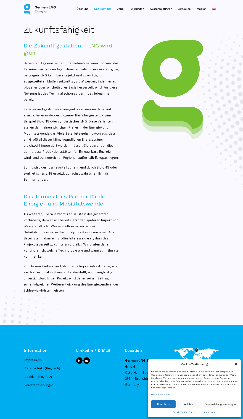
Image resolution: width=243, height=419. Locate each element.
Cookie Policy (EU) (38, 376)
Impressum (210, 412)
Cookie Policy (180, 412)
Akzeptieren (163, 404)
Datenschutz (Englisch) (42, 368)
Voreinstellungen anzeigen (220, 404)
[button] (236, 364)
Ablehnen (189, 404)
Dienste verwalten (161, 394)
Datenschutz (195, 412)
